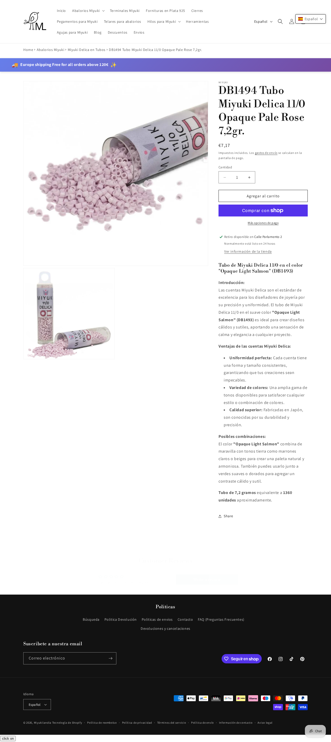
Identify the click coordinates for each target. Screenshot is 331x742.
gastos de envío (266, 153)
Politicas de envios (157, 619)
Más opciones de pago (263, 223)
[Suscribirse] (110, 658)
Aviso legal (265, 722)
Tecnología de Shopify (67, 722)
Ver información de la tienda (248, 251)
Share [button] (228, 516)
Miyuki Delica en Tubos (87, 49)
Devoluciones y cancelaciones (165, 628)
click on (8, 738)
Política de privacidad (137, 722)
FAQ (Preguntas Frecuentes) (221, 619)
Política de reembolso (102, 722)
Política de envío (202, 722)
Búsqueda (91, 619)
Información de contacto (236, 722)
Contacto (185, 619)
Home (28, 49)
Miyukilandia (42, 722)
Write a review (207, 574)
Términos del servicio (171, 722)
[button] (88, 10)
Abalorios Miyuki (50, 49)
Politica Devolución (120, 619)
